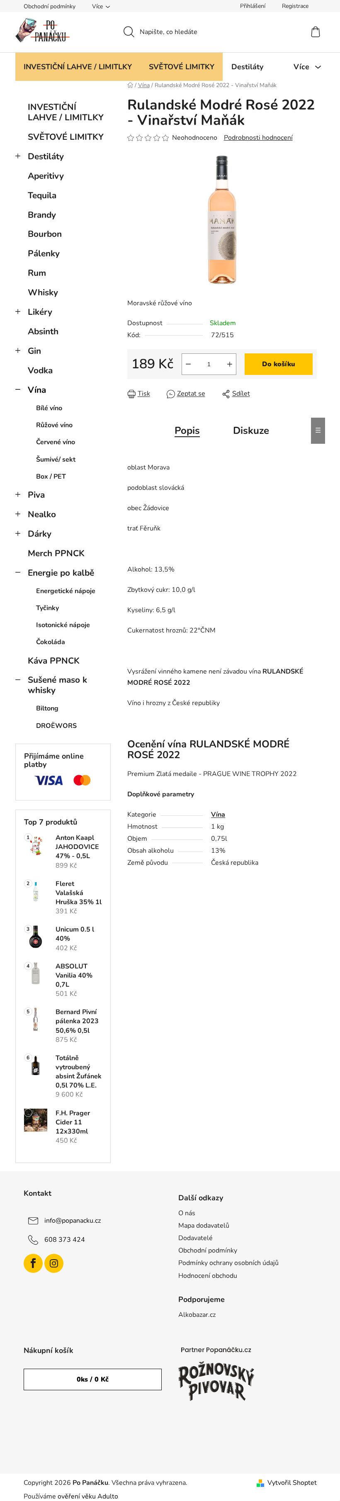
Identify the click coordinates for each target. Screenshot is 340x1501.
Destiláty (46, 156)
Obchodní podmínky (49, 6)
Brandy (42, 215)
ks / (93, 1379)
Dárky (39, 534)
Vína (37, 390)
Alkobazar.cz (197, 1314)
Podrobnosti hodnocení (258, 137)
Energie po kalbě (61, 573)
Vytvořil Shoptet (292, 1482)
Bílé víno (49, 408)
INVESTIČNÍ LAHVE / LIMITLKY (66, 112)
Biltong (47, 708)
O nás (186, 1213)
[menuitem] (77, 67)
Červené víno (55, 442)
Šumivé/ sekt (55, 459)
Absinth (43, 331)
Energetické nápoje (65, 591)
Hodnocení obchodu (207, 1275)
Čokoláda (50, 642)
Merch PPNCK (56, 553)
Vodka (40, 370)
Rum (37, 273)
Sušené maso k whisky (57, 685)
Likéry (40, 312)
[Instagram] (53, 1263)
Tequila (42, 195)
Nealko (42, 514)
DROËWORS (56, 725)
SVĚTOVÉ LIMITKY (66, 137)
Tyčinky (47, 608)
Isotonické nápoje (63, 625)
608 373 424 (64, 1239)
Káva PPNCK (54, 661)
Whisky (43, 292)
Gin (34, 351)
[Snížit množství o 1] (188, 364)
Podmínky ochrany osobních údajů (228, 1262)
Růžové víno (54, 425)
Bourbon (45, 234)
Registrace (295, 6)
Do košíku (278, 364)
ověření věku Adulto (88, 1496)
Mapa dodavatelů (203, 1225)
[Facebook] (33, 1263)
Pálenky (44, 253)
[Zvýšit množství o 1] (229, 364)
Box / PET (51, 476)
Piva (36, 495)
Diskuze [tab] (251, 430)
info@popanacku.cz (72, 1220)
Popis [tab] (187, 430)
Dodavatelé (195, 1238)
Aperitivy (46, 176)
